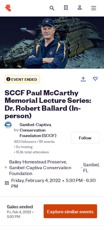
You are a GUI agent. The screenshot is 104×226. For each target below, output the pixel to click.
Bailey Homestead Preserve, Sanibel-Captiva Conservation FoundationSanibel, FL (54, 167)
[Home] (8, 8)
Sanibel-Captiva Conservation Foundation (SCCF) (38, 129)
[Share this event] (83, 79)
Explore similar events (70, 211)
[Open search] (52, 8)
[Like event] (95, 79)
